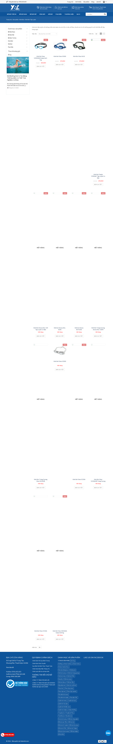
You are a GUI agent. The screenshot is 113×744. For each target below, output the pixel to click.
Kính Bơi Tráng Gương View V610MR (40, 480)
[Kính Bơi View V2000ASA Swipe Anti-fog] (40, 45)
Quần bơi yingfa (62, 709)
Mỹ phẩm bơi (61, 685)
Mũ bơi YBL (71, 682)
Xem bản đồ (10, 667)
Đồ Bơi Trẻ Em (11, 14)
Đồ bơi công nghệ (73, 719)
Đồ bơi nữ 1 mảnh (63, 725)
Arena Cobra (76, 663)
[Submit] (105, 14)
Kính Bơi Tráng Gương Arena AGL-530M (98, 328)
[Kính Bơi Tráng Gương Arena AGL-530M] (98, 258)
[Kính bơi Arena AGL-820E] (60, 258)
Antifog (60, 663)
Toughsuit (61, 713)
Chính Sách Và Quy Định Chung (41, 660)
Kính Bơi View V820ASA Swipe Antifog (60, 631)
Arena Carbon (67, 663)
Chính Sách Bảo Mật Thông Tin (41, 669)
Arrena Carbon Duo (63, 667)
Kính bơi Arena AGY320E (79, 328)
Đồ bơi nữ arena (74, 725)
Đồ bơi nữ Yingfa (72, 728)
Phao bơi (60, 688)
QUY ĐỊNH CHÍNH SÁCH (42, 657)
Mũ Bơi (50, 14)
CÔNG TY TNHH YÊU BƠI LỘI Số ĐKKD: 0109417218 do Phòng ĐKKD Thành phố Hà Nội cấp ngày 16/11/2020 (43, 685)
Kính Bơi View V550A (40, 631)
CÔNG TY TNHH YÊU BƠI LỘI (40, 680)
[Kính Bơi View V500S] (60, 45)
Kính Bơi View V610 (79, 56)
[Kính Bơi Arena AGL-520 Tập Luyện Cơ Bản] (40, 258)
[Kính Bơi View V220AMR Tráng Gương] (98, 409)
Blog (92, 2)
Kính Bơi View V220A (79, 479)
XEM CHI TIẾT (41, 66)
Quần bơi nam (72, 700)
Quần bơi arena (62, 700)
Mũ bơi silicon (62, 682)
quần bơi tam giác (63, 703)
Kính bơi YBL (70, 676)
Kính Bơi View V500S (60, 56)
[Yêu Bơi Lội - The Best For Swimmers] (15, 8)
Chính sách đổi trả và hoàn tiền (40, 671)
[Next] (28, 75)
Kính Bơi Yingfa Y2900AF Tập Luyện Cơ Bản (98, 175)
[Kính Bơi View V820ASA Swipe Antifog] (60, 561)
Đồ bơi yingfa (74, 731)
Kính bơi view (61, 676)
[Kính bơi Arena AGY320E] (79, 258)
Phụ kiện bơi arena (63, 694)
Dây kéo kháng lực (63, 670)
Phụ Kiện (59, 14)
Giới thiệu (78, 2)
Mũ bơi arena (67, 679)
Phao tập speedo (71, 691)
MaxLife (60, 679)
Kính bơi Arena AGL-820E (60, 328)
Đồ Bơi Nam (23, 14)
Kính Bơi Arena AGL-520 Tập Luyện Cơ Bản (40, 328)
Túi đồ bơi (61, 716)
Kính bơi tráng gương (73, 673)
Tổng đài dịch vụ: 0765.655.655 (17, 1)
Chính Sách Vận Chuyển (39, 663)
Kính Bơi (42, 14)
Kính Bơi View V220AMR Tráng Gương (98, 480)
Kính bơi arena (62, 673)
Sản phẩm (86, 2)
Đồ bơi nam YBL (62, 722)
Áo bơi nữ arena (62, 719)
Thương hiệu (69, 14)
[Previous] (7, 75)
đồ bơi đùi (61, 734)
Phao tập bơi (61, 691)
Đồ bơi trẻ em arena (63, 731)
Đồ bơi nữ (71, 722)
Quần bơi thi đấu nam (64, 706)
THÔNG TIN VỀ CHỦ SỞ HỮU (42, 676)
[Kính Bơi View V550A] (40, 561)
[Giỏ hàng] (105, 2)
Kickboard (72, 670)
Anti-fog (72, 660)
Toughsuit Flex (70, 713)
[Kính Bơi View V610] (79, 45)
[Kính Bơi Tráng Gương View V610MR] (40, 409)
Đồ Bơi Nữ (33, 14)
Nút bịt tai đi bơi (71, 685)
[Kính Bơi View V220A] (79, 409)
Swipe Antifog (72, 709)
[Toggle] (26, 32)
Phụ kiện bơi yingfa (63, 697)
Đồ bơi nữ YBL (62, 728)
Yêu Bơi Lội (69, 716)
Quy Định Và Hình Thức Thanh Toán (42, 666)
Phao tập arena (69, 688)
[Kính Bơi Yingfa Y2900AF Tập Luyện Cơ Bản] (98, 104)
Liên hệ (98, 2)
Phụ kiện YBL (73, 697)
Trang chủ (70, 2)
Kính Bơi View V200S (60, 361)
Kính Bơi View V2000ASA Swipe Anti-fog (40, 57)
